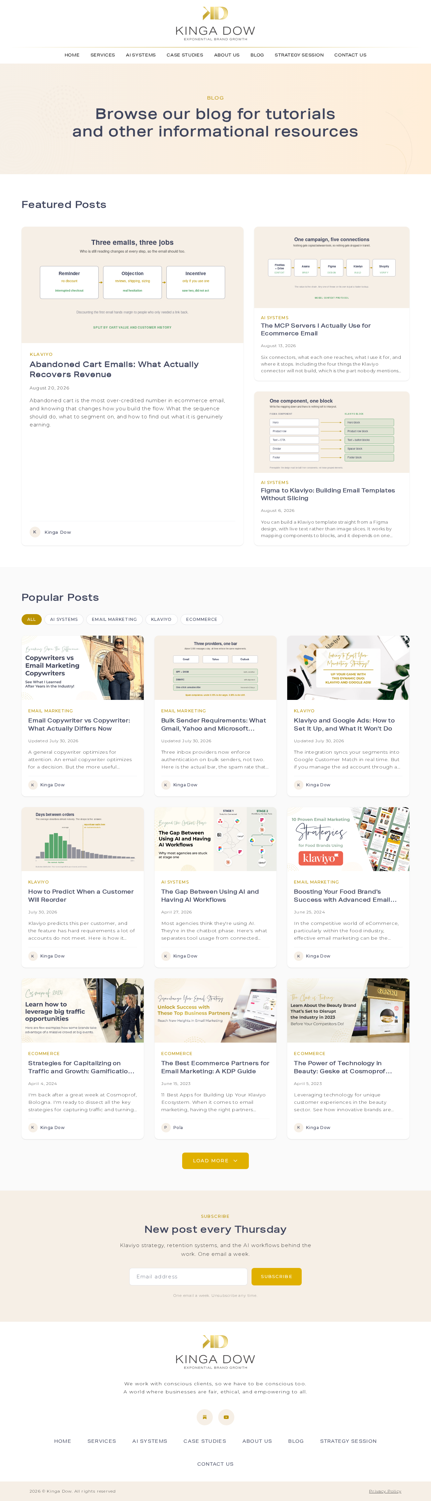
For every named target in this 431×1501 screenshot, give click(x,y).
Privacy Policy (385, 1491)
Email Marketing (114, 619)
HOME (72, 55)
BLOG (257, 55)
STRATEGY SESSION (299, 55)
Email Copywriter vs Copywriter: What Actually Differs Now (79, 725)
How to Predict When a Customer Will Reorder (81, 896)
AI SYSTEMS (141, 55)
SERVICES (103, 55)
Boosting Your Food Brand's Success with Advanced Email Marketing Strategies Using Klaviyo (342, 897)
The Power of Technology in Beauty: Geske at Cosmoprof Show (340, 1068)
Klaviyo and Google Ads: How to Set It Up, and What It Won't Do (344, 725)
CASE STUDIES (185, 55)
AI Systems (64, 619)
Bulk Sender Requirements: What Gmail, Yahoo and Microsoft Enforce (213, 726)
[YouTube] (226, 1417)
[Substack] (205, 1417)
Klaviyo (161, 619)
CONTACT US (350, 55)
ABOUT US (227, 55)
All (31, 619)
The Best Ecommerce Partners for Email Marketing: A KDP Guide (215, 1068)
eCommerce (202, 619)
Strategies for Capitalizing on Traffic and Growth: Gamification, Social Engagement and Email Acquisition (80, 1068)
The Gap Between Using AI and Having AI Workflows (210, 896)
